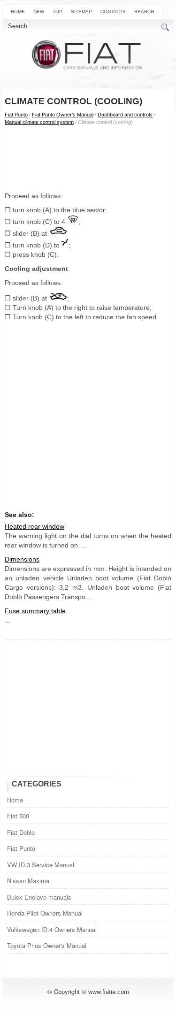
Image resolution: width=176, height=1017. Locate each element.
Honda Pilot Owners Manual (45, 913)
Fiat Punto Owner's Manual (62, 114)
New (38, 11)
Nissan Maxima (28, 880)
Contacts (113, 11)
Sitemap (81, 11)
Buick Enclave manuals (39, 897)
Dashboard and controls (125, 114)
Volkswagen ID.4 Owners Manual (52, 929)
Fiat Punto (16, 114)
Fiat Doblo (21, 832)
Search (144, 11)
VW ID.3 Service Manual (40, 864)
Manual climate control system (39, 122)
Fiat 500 (18, 815)
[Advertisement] (88, 158)
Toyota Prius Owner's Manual (46, 945)
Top (57, 11)
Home (18, 11)
